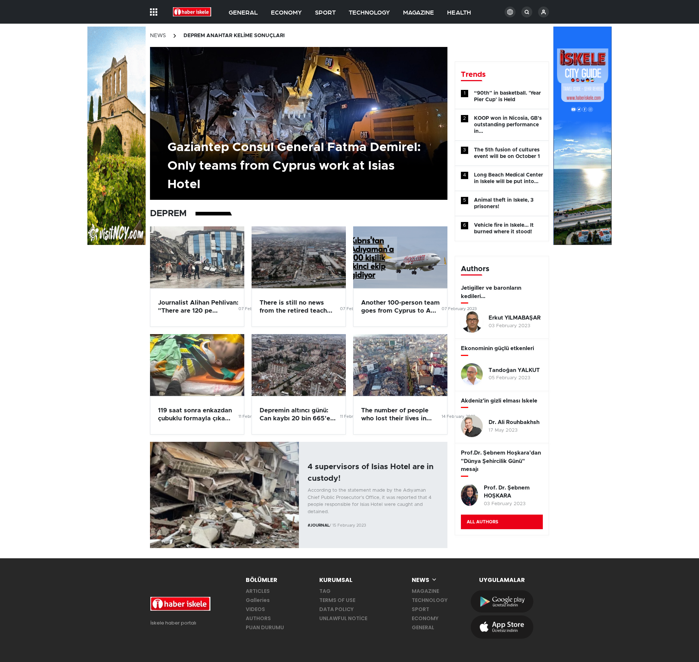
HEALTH (459, 12)
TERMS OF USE (337, 600)
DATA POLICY (336, 609)
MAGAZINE (418, 12)
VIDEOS (255, 609)
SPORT (325, 12)
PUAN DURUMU (265, 627)
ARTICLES (258, 591)
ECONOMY (286, 12)
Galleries (258, 600)
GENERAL (243, 12)
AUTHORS (258, 618)
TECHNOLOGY (369, 12)
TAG (325, 591)
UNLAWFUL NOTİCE (343, 618)
